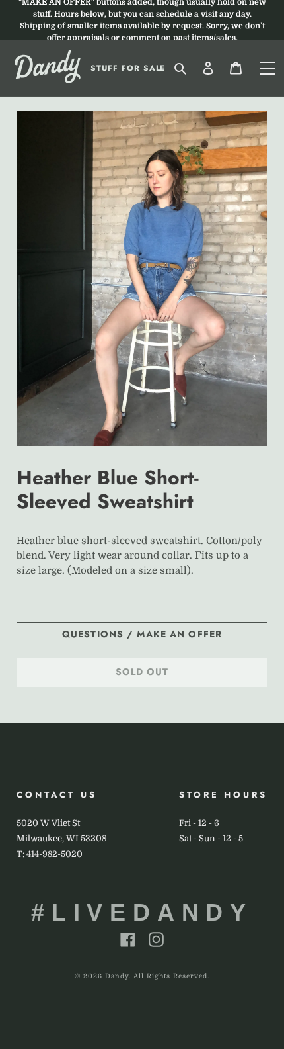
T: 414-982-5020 (50, 854)
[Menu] (267, 68)
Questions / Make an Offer (142, 634)
